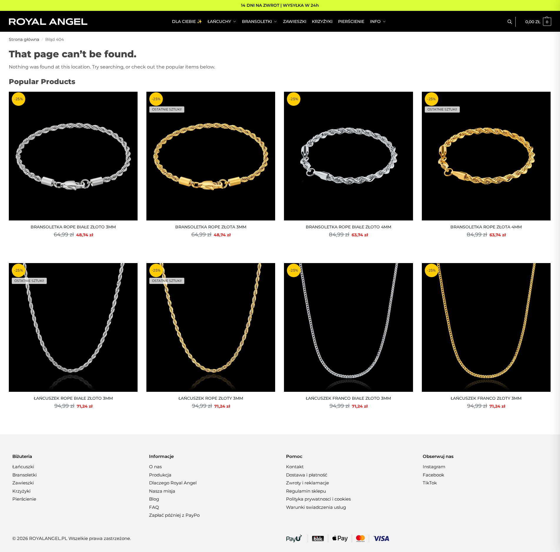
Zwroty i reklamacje (307, 483)
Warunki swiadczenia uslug (316, 507)
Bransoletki (24, 475)
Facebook (433, 475)
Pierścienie (24, 499)
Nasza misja (162, 491)
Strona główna (24, 39)
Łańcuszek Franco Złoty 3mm (486, 398)
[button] (538, 22)
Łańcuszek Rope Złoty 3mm (210, 398)
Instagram (434, 466)
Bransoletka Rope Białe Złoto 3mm (73, 227)
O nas (155, 466)
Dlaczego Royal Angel (173, 483)
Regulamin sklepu (306, 491)
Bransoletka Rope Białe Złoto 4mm (348, 227)
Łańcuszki (23, 466)
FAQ (154, 507)
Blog (154, 499)
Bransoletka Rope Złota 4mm (486, 227)
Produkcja (160, 475)
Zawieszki (23, 483)
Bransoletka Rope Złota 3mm (210, 227)
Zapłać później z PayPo (174, 515)
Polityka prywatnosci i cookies (318, 499)
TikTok (430, 483)
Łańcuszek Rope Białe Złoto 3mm (73, 398)
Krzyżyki (21, 491)
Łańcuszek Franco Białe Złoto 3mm (348, 398)
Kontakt (295, 466)
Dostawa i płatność (306, 475)
